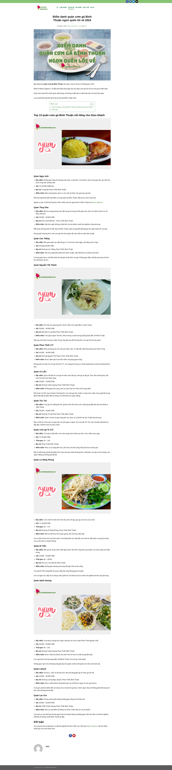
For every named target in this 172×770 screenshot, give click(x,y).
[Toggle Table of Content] (90, 104)
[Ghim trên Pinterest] (74, 735)
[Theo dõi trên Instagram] (130, 1)
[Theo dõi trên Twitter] (133, 1)
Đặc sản (86, 7)
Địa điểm (79, 7)
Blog (92, 7)
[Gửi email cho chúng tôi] (136, 1)
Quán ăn (71, 7)
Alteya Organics (97, 202)
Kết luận (55, 109)
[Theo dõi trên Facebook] (127, 1)
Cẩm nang (63, 7)
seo (86, 26)
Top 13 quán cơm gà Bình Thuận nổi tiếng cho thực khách (72, 107)
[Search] (57, 7)
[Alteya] (44, 7)
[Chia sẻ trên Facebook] (70, 735)
